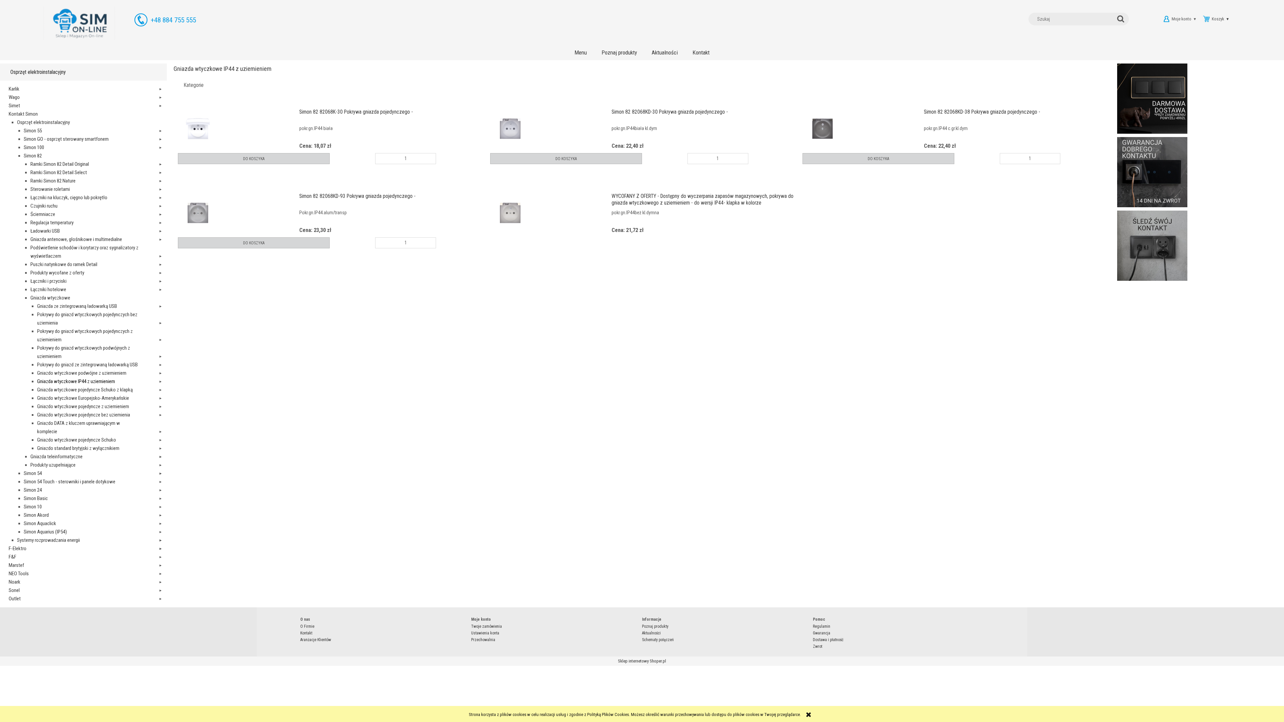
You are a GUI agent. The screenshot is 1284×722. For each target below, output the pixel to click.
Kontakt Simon (23, 114)
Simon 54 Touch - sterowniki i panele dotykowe (69, 482)
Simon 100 (34, 147)
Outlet (15, 599)
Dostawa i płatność (828, 639)
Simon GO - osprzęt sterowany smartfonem (66, 139)
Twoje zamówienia (486, 626)
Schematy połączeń (658, 639)
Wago (14, 97)
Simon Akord (36, 515)
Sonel (14, 590)
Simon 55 (33, 131)
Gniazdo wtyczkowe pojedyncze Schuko (76, 440)
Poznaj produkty (655, 626)
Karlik (14, 89)
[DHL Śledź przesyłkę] (1152, 245)
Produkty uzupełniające (53, 465)
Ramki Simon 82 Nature (53, 181)
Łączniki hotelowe (48, 289)
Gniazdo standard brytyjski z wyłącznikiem (78, 448)
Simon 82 (33, 156)
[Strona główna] (79, 23)
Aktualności (651, 633)
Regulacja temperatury (52, 223)
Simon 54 (33, 473)
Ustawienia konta (485, 633)
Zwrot (817, 646)
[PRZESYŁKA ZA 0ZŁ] (1152, 98)
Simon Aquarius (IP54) (45, 532)
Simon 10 (33, 507)
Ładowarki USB (45, 231)
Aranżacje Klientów (315, 639)
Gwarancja (821, 633)
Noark (14, 582)
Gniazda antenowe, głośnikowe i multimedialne (76, 239)
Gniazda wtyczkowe (50, 298)
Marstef (16, 565)
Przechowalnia (483, 639)
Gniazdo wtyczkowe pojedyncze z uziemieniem (83, 406)
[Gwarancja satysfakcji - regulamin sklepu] (1152, 171)
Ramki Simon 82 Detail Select (58, 172)
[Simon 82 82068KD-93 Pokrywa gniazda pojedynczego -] (238, 213)
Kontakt (306, 633)
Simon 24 (33, 490)
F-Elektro (17, 549)
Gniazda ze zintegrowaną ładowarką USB (77, 306)
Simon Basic (36, 498)
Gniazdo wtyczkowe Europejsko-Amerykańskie (83, 398)
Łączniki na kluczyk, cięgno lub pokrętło (68, 198)
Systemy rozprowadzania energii (48, 540)
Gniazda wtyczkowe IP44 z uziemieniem (76, 381)
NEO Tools (19, 574)
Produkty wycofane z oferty (57, 273)
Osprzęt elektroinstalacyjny (43, 122)
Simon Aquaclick (40, 523)
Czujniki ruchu (44, 206)
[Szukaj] (1122, 19)
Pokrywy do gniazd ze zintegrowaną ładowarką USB (87, 365)
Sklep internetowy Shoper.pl (642, 661)
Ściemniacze (42, 214)
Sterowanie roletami (50, 189)
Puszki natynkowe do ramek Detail (63, 264)
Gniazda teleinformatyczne (56, 457)
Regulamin (821, 626)
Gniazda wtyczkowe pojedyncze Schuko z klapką (85, 390)
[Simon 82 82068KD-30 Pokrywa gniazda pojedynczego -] (551, 129)
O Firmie (307, 626)
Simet (14, 106)
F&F (12, 557)
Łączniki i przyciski (48, 281)
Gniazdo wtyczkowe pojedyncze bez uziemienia (83, 415)
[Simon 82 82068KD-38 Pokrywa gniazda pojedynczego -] (863, 129)
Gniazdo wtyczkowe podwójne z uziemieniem (81, 373)
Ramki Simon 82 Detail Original (59, 164)
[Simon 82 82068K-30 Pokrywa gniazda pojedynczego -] (238, 129)
